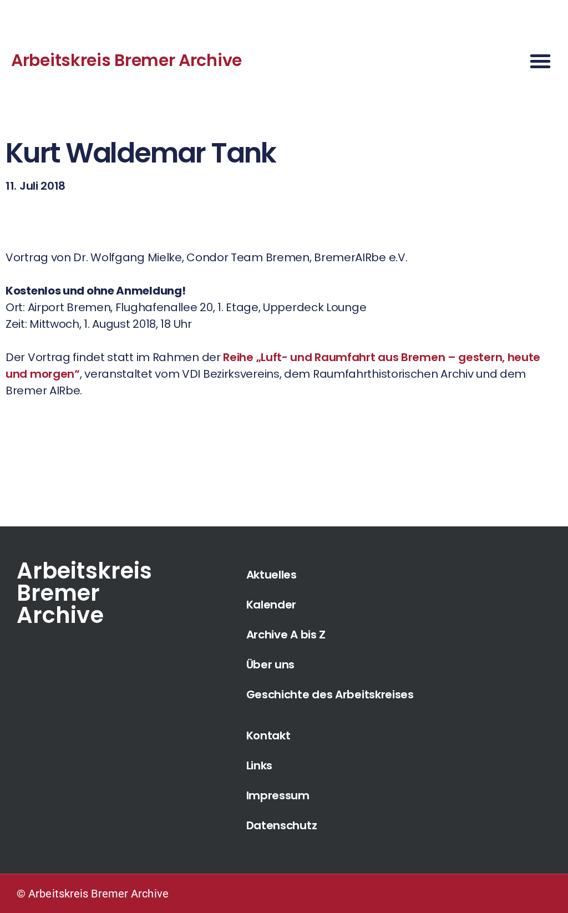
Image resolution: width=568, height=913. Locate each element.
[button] (540, 61)
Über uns (270, 664)
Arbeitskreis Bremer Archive (126, 60)
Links (259, 765)
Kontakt (268, 735)
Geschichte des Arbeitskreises (330, 694)
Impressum (278, 795)
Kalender (271, 604)
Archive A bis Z (286, 634)
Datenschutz (281, 825)
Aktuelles (271, 574)
